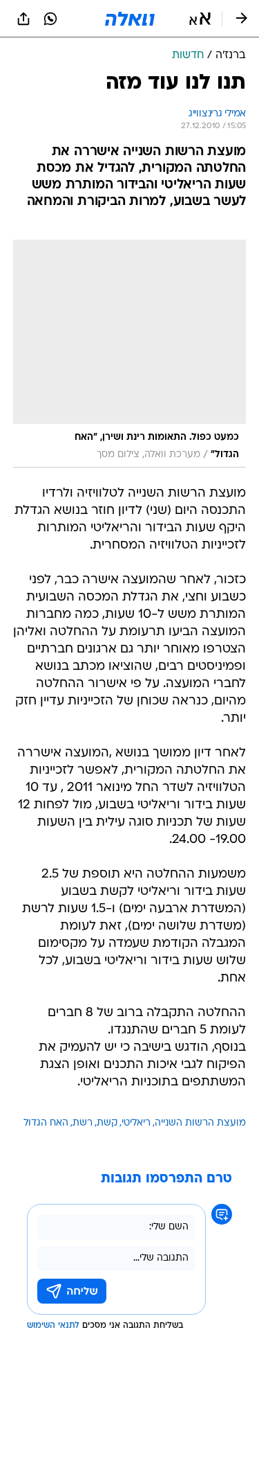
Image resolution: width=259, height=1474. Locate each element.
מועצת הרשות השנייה (200, 1123)
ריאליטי (136, 1123)
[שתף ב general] (23, 18)
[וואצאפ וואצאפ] (50, 19)
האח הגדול (45, 1123)
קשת (107, 1123)
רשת (83, 1123)
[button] (200, 18)
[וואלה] (130, 19)
